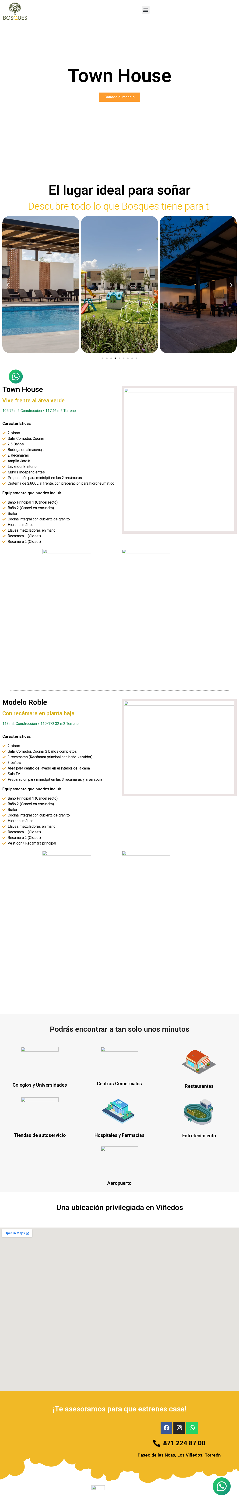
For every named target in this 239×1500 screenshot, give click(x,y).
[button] (146, 10)
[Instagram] (179, 1428)
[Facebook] (166, 1428)
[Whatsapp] (192, 1428)
